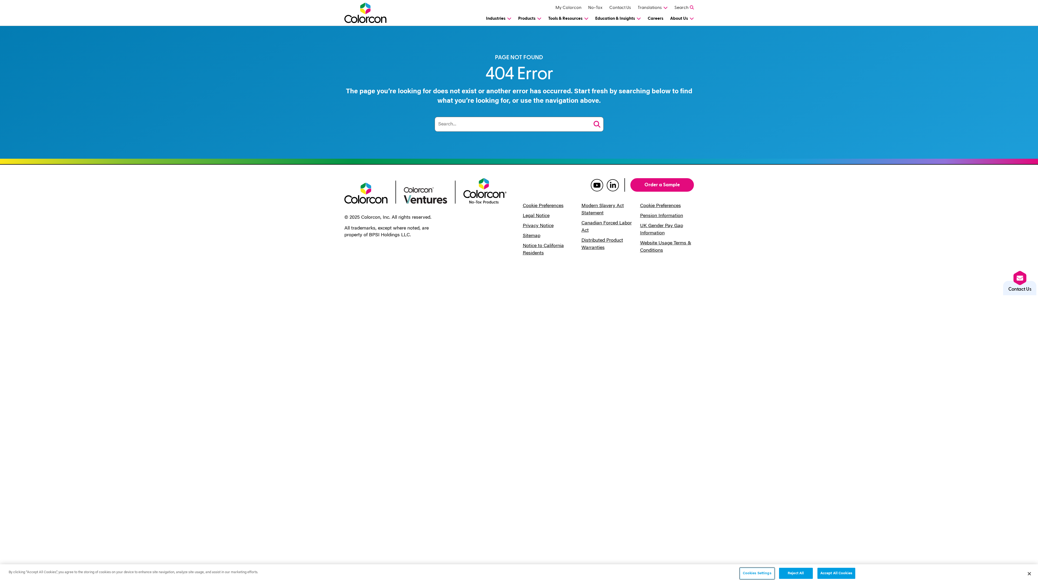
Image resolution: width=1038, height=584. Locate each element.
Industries (495, 18)
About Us (679, 18)
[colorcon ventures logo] (425, 195)
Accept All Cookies (836, 573)
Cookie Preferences (543, 206)
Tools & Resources (565, 18)
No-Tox (595, 7)
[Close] (1029, 574)
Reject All (796, 573)
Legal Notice (536, 216)
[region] (519, 574)
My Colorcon (568, 7)
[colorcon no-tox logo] (485, 190)
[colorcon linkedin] (613, 185)
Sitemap (531, 236)
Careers (655, 18)
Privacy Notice (538, 226)
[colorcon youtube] (597, 185)
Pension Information (661, 216)
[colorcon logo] (366, 192)
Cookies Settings (757, 573)
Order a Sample (662, 184)
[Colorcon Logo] (370, 13)
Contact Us (620, 7)
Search (681, 7)
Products (526, 18)
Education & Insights (615, 18)
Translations (650, 7)
